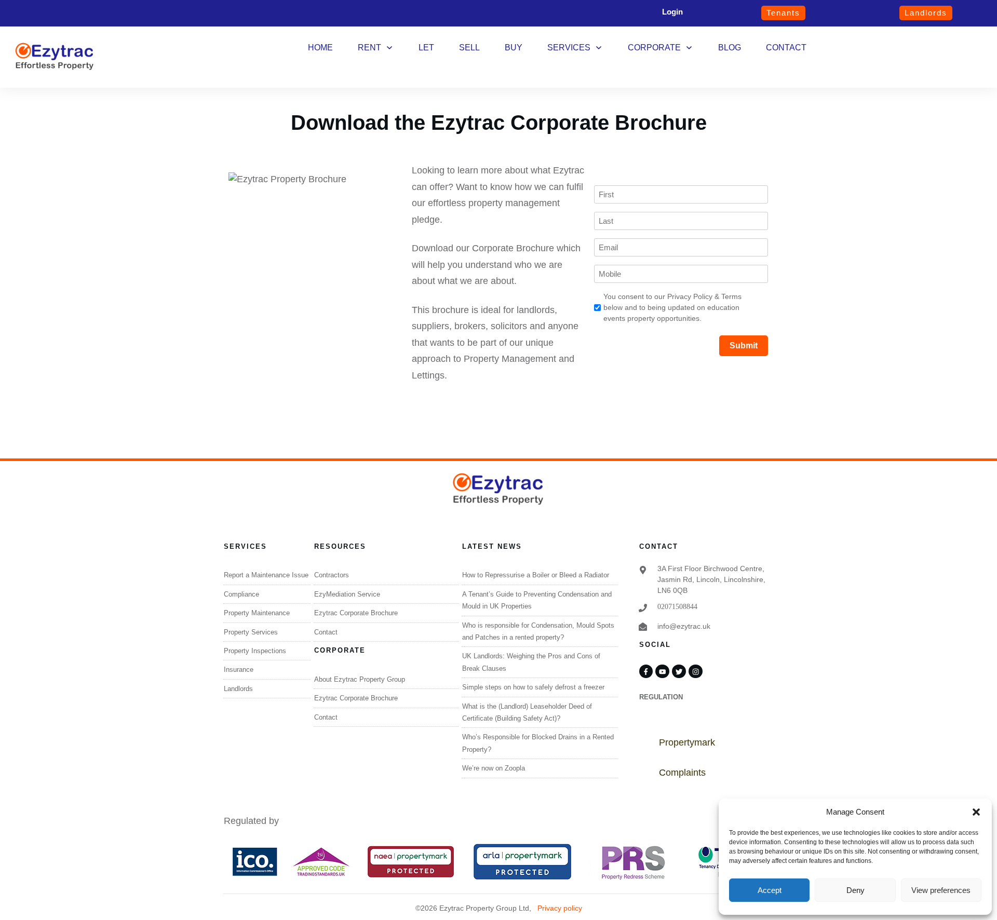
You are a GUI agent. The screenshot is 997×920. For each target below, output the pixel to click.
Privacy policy (559, 908)
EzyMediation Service (347, 594)
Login (672, 11)
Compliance (241, 594)
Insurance (238, 669)
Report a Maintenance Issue (266, 575)
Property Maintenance (257, 613)
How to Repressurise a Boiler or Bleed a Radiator (535, 575)
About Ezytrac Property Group (359, 679)
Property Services (251, 632)
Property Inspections (255, 651)
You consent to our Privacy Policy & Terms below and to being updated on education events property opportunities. (672, 307)
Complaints (682, 772)
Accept (770, 890)
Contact (326, 632)
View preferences (941, 890)
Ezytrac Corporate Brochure (356, 613)
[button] (976, 812)
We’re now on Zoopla (493, 768)
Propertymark (687, 742)
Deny (855, 890)
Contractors (331, 575)
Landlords (238, 689)
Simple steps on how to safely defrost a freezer (533, 687)
